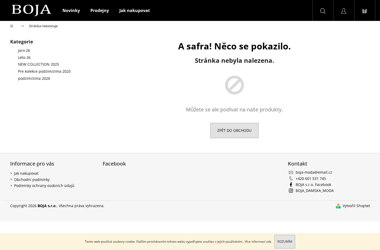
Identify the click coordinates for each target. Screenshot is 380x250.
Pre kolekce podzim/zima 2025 (44, 71)
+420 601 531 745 (311, 178)
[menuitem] (71, 10)
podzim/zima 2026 (34, 78)
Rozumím (284, 241)
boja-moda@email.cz (314, 172)
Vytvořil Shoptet (356, 205)
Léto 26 (24, 57)
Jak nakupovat (26, 173)
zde (268, 241)
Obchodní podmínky (32, 179)
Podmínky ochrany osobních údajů (44, 185)
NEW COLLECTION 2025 (38, 64)
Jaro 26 (24, 50)
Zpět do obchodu (234, 130)
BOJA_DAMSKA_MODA (315, 190)
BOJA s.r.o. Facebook (313, 184)
